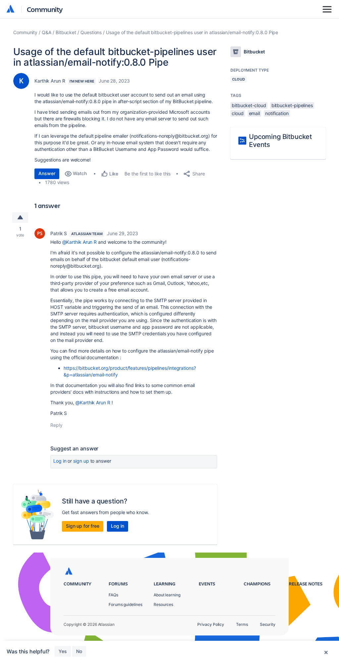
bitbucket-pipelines (292, 105)
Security (267, 624)
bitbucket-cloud (249, 105)
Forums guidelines (125, 604)
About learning (167, 594)
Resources (163, 604)
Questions (91, 32)
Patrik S (58, 233)
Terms (242, 624)
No (79, 651)
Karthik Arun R (49, 81)
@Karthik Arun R (79, 242)
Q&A (46, 32)
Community (45, 9)
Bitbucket (66, 32)
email (254, 113)
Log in (60, 461)
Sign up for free (82, 526)
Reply (56, 425)
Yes (63, 651)
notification (277, 113)
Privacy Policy (210, 624)
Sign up (81, 461)
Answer (46, 173)
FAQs (113, 594)
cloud (238, 113)
